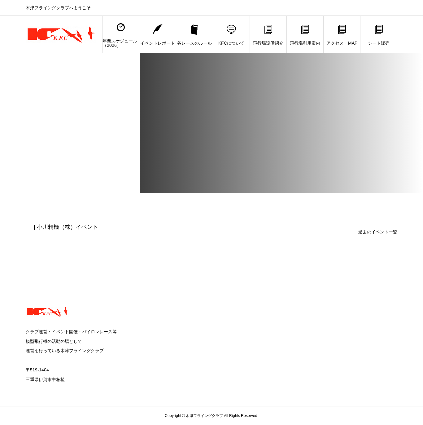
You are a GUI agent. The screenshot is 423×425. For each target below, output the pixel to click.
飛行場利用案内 (305, 43)
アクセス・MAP (341, 43)
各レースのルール (194, 43)
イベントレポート (157, 43)
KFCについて (231, 43)
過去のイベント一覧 (377, 231)
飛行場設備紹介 (268, 43)
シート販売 (379, 43)
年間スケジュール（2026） (119, 43)
